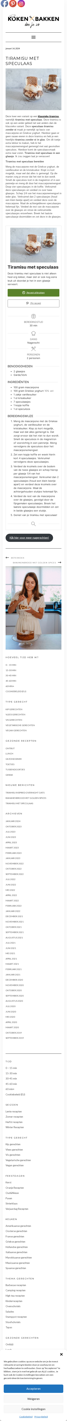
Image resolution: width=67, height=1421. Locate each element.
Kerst (8, 1182)
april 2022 (11, 895)
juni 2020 (11, 1011)
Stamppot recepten (16, 1316)
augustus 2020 (14, 1000)
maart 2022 (12, 900)
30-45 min (11, 675)
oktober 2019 (14, 1032)
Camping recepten (15, 1290)
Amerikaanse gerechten (18, 1225)
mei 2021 (10, 953)
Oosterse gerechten (16, 1231)
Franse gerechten (15, 1236)
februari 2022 (14, 905)
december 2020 (14, 979)
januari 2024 (13, 821)
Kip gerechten (14, 709)
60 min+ (10, 686)
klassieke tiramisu (48, 116)
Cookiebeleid (26, 1416)
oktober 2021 (14, 927)
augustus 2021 (14, 937)
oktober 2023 (14, 826)
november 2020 (15, 985)
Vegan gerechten (16, 730)
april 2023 (11, 842)
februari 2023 (14, 853)
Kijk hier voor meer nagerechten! (29, 537)
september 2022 (15, 874)
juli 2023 (10, 831)
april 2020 (11, 1022)
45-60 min (11, 680)
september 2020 (15, 995)
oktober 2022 (14, 868)
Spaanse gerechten (16, 1268)
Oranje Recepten (15, 1187)
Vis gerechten (14, 719)
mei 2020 (10, 1016)
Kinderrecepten (14, 1301)
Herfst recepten (14, 1122)
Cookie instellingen (33, 1409)
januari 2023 (13, 858)
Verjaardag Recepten (17, 1208)
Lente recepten (14, 1111)
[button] (61, 1354)
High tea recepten (15, 1295)
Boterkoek (17, 558)
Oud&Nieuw (12, 1192)
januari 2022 (13, 911)
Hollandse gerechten (17, 1247)
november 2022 (15, 863)
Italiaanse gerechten (16, 1252)
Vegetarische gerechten (20, 725)
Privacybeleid (41, 1416)
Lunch (9, 753)
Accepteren (33, 1388)
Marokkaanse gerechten (19, 1257)
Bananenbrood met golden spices (34, 562)
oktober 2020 (14, 990)
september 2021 (15, 932)
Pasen (9, 1198)
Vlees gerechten (15, 714)
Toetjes (10, 764)
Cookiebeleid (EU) (16, 691)
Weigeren (33, 1398)
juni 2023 (11, 837)
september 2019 (15, 1038)
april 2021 (11, 958)
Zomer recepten (14, 1116)
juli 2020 (10, 1006)
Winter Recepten (15, 1127)
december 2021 (14, 916)
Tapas (9, 1327)
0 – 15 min (11, 664)
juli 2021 (10, 942)
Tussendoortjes (15, 769)
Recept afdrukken (35, 292)
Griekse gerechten (15, 1241)
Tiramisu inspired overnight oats (25, 792)
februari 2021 (14, 969)
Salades (10, 1311)
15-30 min (11, 670)
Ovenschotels (13, 1306)
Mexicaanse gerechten (18, 1262)
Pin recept (35, 303)
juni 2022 (11, 884)
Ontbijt (10, 748)
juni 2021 (11, 948)
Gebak (9, 774)
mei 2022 (10, 890)
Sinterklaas (11, 1203)
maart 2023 (12, 847)
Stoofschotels (13, 1322)
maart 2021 (12, 963)
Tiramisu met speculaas (19, 803)
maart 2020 (12, 1027)
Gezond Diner (14, 759)
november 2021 (15, 921)
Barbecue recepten (16, 1285)
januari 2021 (13, 974)
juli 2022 (10, 879)
